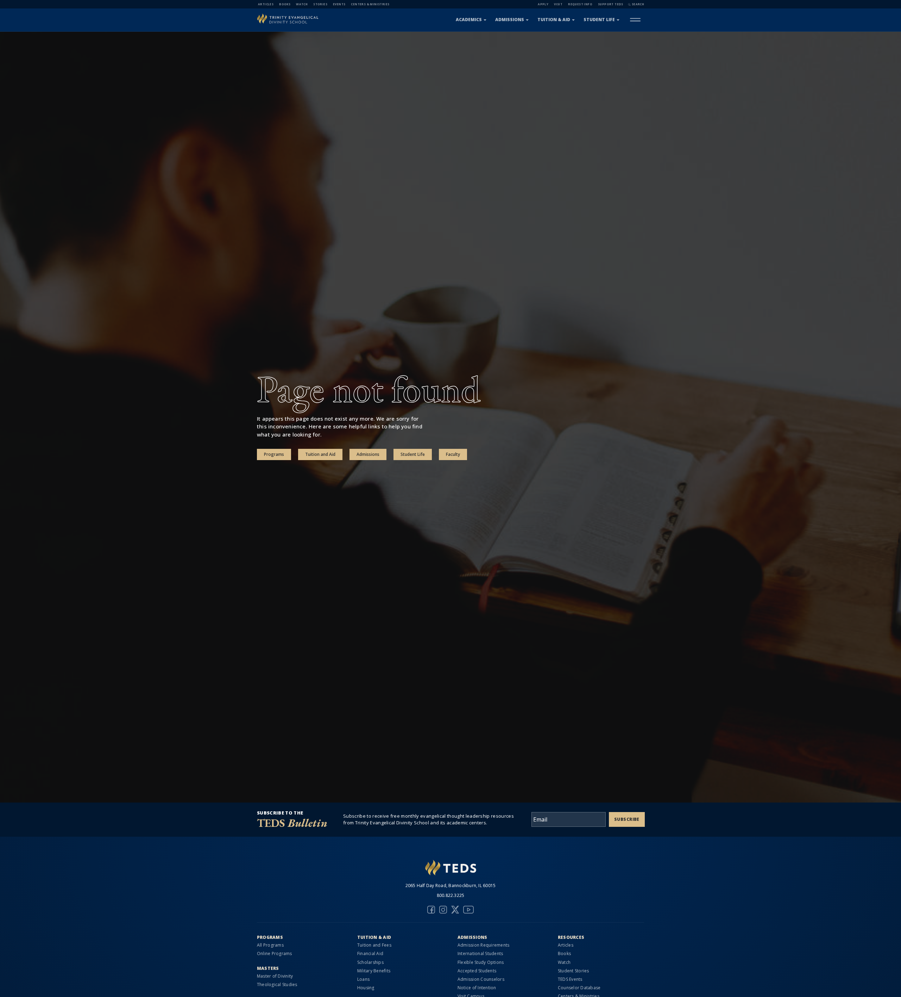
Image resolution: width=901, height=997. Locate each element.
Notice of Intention (477, 988)
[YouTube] (468, 910)
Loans (363, 979)
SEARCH (638, 4)
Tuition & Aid (553, 20)
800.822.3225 (451, 895)
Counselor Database (579, 988)
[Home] (288, 19)
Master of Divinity (275, 976)
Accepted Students (477, 971)
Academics (469, 20)
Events (339, 4)
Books (284, 4)
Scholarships (370, 962)
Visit (558, 4)
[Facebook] (431, 910)
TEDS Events (570, 979)
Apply (543, 4)
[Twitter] (455, 910)
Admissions (509, 20)
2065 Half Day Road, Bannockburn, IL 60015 (450, 885)
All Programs (270, 945)
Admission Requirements (483, 945)
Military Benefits (373, 971)
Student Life (599, 20)
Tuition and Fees (374, 945)
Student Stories (573, 971)
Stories (320, 4)
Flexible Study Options (481, 962)
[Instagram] (443, 910)
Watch (302, 4)
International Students (480, 953)
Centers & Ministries (370, 4)
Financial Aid (370, 953)
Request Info (580, 4)
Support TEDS (610, 4)
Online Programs (274, 953)
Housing (365, 988)
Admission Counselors (481, 979)
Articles (265, 4)
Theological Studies (277, 984)
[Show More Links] (635, 20)
